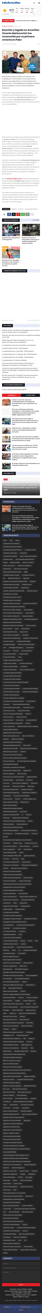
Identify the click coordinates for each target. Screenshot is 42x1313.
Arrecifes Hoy (25, 588)
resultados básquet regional (11, 1082)
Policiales (6, 1029)
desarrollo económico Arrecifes (12, 742)
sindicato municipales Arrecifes (12, 1142)
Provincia (29, 1041)
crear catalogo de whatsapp (11, 707)
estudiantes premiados (10, 811)
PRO (24, 1038)
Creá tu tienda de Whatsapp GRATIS (14, 390)
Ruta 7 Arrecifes (7, 1098)
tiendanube (6, 1190)
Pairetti (28, 1004)
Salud (5, 1105)
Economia (29, 780)
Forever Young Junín (31, 843)
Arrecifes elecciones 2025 (10, 588)
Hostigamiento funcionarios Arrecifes (14, 887)
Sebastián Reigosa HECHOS (11, 1114)
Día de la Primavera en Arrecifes (12, 755)
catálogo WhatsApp (9, 644)
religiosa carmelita (29, 1076)
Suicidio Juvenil (24, 1171)
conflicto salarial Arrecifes (30, 692)
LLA (19, 950)
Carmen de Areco (8, 641)
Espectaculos (24, 802)
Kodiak (30, 941)
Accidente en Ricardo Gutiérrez (12, 547)
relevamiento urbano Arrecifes (12, 1076)
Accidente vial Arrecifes (10, 553)
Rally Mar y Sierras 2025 (21, 1051)
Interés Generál (7, 909)
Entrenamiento (7, 799)
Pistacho (22, 1016)
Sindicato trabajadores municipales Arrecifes (16, 1149)
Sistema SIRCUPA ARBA (9, 1152)
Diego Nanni (27, 770)
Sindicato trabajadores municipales (13, 1146)
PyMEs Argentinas (26, 1045)
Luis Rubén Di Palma (9, 953)
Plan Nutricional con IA (10, 1019)
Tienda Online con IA (26, 1187)
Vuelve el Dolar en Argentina (11, 1243)
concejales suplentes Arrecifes (12, 673)
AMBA (25, 572)
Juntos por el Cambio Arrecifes (12, 937)
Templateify (15, 1307)
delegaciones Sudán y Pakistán (12, 733)
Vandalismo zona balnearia (11, 1231)
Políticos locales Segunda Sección (13, 1032)
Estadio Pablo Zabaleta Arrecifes (12, 808)
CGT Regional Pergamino (16, 647)
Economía (6, 783)
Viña (19, 1240)
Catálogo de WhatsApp (23, 641)
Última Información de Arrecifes (12, 1215)
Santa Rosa (25, 1108)
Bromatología (25, 628)
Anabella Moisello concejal (11, 575)
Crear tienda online (23, 710)
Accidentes (23, 553)
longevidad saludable (30, 950)
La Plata (23, 944)
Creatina (28, 714)
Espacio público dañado (10, 802)
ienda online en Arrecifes (10, 900)
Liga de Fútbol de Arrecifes (24, 947)
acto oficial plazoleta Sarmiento (25, 559)
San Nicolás (6, 1108)
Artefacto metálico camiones (11, 603)
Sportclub (6, 1168)
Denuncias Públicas (28, 736)
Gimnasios (15, 859)
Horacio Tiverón (28, 878)
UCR (4, 1212)
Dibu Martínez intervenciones (11, 770)
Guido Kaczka (26, 862)
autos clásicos (29, 613)
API (4, 578)
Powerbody (29, 1032)
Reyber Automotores (29, 1086)
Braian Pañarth (7, 628)
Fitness (5, 837)
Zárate (5, 1253)
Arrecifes (32, 581)
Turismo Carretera (27, 1205)
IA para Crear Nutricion (10, 896)
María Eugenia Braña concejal (12, 960)
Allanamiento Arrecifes (20, 569)
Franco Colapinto (25, 846)
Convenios (6, 704)
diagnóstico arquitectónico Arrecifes (14, 767)
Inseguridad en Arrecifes (10, 906)
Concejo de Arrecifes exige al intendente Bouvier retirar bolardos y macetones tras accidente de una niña (25, 21)
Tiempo (15, 1180)
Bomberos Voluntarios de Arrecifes (13, 625)
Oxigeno (17, 1001)
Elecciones (31, 786)
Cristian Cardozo (21, 717)
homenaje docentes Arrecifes (11, 878)
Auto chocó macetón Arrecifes (12, 610)
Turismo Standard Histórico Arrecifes (24, 1209)
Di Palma (23, 751)
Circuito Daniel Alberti (9, 654)
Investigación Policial (30, 919)
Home (21, 1310)
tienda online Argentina (10, 1187)
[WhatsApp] (23, 214)
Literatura (6, 950)
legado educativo (8, 947)
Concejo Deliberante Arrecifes (12, 676)
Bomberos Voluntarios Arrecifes (12, 622)
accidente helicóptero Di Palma (12, 550)
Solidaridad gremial (30, 1164)
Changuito (6, 651)
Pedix (4, 1013)
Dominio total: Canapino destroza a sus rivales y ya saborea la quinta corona (10, 263)
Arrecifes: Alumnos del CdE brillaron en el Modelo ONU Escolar (26, 464)
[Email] (27, 214)
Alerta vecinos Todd (9, 565)
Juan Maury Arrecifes (9, 931)
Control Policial (31, 701)
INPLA (15, 903)
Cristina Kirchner (8, 720)
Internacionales (20, 909)
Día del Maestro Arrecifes (10, 764)
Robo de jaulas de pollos (20, 1089)
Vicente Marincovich (31, 209)
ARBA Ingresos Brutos (14, 578)
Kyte (36, 941)
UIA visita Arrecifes (27, 1212)
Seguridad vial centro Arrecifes (12, 1130)
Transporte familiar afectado (11, 1202)
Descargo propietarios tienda (11, 745)
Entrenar (17, 799)
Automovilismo (28, 610)
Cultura (28, 723)
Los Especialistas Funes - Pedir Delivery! (15, 348)
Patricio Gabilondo (17, 1010)
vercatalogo (6, 1237)
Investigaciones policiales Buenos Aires (14, 922)
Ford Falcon (6, 843)
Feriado (30, 821)
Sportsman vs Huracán (10, 1171)
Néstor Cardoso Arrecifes (10, 991)
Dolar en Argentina (8, 774)
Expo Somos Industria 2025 (11, 815)
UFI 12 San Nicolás (14, 1212)
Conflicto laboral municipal (11, 692)
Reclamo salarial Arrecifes (10, 1064)
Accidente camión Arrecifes (11, 543)
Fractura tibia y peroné (9, 846)
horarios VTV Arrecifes (9, 881)
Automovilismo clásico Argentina (12, 613)
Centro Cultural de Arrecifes (26, 644)
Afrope (5, 562)
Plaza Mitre (30, 1023)
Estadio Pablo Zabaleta (10, 805)
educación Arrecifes (19, 786)
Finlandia (34, 833)
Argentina (26, 578)
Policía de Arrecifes (26, 1026)
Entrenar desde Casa (29, 799)
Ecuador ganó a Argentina (20, 783)
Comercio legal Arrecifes (10, 666)
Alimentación (7, 569)
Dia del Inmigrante (8, 761)
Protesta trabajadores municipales (13, 1041)
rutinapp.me (6, 1101)
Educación (6, 786)
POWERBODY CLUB (8, 1035)
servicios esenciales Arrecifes (11, 1136)
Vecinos (25, 1231)
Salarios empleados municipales (23, 1101)
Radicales (24, 1048)
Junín (20, 934)
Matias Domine (28, 963)
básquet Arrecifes (28, 616)
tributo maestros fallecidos (11, 1205)
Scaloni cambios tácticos (10, 1111)
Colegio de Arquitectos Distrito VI (12, 660)
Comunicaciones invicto (27, 669)
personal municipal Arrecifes (27, 1013)
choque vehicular (26, 651)
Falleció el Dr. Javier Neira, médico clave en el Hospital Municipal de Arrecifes (24, 430)
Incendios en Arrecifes (27, 900)
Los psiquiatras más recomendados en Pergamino (19, 345)
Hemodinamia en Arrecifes (19, 868)
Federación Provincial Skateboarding (14, 821)
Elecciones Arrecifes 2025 (10, 789)
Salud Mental (14, 1105)
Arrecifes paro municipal (10, 594)
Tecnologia (29, 1177)
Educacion (34, 783)
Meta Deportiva (7, 969)
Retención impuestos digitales (12, 1086)
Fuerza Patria (28, 849)
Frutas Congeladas (9, 849)
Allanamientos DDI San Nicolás (12, 572)
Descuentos (26, 745)
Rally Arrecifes (7, 1051)
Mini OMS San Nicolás (21, 969)
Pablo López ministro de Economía (13, 1004)
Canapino (25, 635)
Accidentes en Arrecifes (10, 556)
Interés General (25, 906)
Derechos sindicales (17, 739)
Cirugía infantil (23, 654)
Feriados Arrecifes (8, 824)
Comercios (24, 666)
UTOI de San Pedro (8, 1227)
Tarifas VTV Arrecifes (9, 1177)
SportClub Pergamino (18, 1168)
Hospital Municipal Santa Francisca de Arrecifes (17, 884)
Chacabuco (29, 647)
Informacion (6, 903)
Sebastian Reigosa (26, 1111)
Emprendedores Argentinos (11, 792)
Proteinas (31, 1038)
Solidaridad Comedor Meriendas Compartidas (16, 1161)
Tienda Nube (7, 1183)
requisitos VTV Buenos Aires (25, 1079)
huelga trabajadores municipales (13, 890)
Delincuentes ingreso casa (11, 736)
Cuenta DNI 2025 (31, 720)
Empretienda (7, 796)
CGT (4, 647)
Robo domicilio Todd (9, 1092)
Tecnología (6, 1180)
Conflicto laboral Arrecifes (30, 688)
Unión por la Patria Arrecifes (11, 1224)
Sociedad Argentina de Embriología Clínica (15, 1155)
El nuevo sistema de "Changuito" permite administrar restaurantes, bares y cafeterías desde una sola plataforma (20, 377)
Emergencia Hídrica (27, 789)
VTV (25, 1240)
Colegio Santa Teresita (9, 663)
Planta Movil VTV (24, 1019)
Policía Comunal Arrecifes (10, 1026)
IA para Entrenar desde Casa (28, 896)
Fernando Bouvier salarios (28, 830)
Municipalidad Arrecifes (22, 978)
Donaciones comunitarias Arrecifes (13, 777)
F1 (22, 815)
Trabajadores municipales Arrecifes (13, 1199)
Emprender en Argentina (29, 792)
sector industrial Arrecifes (29, 1114)
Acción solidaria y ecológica (28, 556)
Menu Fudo (23, 966)
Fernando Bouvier (22, 824)
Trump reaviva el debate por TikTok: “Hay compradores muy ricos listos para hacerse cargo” (25, 447)
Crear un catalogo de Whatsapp (12, 714)
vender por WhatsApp (9, 1234)
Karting (21, 209)
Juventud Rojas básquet (10, 941)
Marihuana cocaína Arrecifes (11, 963)
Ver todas (36, 220)
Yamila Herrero (28, 1246)
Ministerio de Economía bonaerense (13, 972)
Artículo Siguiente (33, 320)
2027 (11, 540)
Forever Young (17, 843)
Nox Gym (20, 997)
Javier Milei (6, 928)
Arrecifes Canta (27, 584)
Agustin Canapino (28, 562)
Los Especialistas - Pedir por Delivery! (14, 360)
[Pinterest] (18, 214)
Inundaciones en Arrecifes (11, 912)
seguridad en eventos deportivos (13, 1123)
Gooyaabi (34, 1307)
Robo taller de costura (24, 1092)
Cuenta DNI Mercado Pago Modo (12, 723)
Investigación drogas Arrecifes (12, 919)
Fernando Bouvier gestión (10, 830)
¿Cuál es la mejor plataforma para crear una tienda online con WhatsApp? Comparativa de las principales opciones (20, 370)
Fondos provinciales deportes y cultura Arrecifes (17, 840)
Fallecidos (6, 818)
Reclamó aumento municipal (11, 1060)
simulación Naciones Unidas (11, 1139)
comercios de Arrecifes (10, 669)
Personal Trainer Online (10, 1016)
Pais (34, 1004)
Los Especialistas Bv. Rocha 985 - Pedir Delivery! (18, 357)
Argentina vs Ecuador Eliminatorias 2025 (15, 581)
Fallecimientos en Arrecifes (20, 818)
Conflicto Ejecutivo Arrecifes (11, 688)
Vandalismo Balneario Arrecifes (26, 1227)
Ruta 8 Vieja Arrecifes (21, 1098)
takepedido (31, 1174)
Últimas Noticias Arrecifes (10, 1218)
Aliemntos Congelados (24, 565)
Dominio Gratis (22, 774)
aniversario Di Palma (28, 575)
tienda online (18, 1183)
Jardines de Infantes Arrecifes (25, 925)
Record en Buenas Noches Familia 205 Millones (17, 1070)
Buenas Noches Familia (10, 632)
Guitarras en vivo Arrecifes (11, 865)
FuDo (19, 849)
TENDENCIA (11, 395)
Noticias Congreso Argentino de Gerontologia (16, 994)
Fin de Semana (7, 833)
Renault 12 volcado (8, 1079)
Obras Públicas (7, 1001)
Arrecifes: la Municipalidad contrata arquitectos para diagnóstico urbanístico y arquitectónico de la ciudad (25, 457)
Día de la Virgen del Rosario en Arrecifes (14, 758)
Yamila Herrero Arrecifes (10, 1250)
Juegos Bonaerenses (9, 934)
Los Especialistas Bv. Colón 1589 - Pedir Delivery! (18, 351)
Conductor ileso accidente (11, 685)
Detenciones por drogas (10, 751)
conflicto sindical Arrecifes (11, 695)
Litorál (13, 950)
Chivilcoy (15, 651)
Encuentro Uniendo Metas (21, 796)
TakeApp (22, 1174)
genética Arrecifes (29, 855)
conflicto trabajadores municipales (13, 698)
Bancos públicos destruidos (11, 616)
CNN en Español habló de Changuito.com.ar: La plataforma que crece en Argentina (17, 341)
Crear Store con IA (28, 707)
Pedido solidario (30, 1010)
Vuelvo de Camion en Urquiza (12, 1246)
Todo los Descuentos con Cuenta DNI (14, 1193)
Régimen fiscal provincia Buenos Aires (14, 1073)
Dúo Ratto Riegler (8, 780)
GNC (23, 859)
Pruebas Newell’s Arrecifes (10, 1045)
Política (14, 1029)
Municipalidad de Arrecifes (11, 982)
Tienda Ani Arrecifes (26, 1180)
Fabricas (28, 815)
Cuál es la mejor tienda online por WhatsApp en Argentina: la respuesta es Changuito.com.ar (18, 364)
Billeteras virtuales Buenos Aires (12, 619)
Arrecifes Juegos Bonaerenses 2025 (13, 591)
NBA (4, 988)
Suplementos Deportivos (10, 1174)
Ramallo (33, 1051)
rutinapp (33, 1098)
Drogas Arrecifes (31, 777)
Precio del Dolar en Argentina (11, 1038)
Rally (32, 1048)
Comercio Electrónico (26, 663)
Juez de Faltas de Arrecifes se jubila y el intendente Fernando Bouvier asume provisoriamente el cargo (26, 438)
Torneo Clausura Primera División (13, 1196)
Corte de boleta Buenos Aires (21, 704)
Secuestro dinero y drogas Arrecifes (13, 1117)
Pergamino (13, 1013)
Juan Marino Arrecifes (19, 928)
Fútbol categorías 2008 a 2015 (12, 855)
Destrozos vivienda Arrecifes (28, 748)
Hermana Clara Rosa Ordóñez (12, 871)
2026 (4, 540)
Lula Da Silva (21, 953)
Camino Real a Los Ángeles (11, 635)
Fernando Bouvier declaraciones (12, 827)
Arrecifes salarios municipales (12, 600)
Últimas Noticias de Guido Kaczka (13, 1221)
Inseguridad (23, 903)
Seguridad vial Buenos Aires (11, 1127)
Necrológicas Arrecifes (15, 988)
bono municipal (30, 625)
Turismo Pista (7, 1209)
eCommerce (19, 780)
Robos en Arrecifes (8, 1095)
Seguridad (27, 1120)
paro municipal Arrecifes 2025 (29, 1007)
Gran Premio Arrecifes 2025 (11, 862)
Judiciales (22, 931)
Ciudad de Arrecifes (9, 657)
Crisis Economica (8, 717)
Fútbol (21, 852)
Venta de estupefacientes (26, 1234)
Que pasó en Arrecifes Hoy (11, 1048)
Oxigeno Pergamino (29, 1001)
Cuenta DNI (19, 720)
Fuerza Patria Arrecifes (9, 852)
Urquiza (25, 1224)
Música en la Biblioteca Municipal (13, 985)
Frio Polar (35, 846)
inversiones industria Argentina (12, 915)
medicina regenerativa (10, 966)
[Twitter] (14, 214)
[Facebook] (9, 214)
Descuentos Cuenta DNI (10, 748)
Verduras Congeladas (20, 1237)
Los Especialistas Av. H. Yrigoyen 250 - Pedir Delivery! (19, 354)
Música (24, 982)
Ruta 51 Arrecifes (21, 1095)
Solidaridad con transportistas (12, 1164)
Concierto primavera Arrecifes (12, 679)
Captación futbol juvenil (30, 638)
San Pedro (16, 1108)
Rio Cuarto (6, 1089)
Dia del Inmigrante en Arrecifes (26, 761)
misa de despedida (31, 975)
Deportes (17, 26)
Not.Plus (23, 991)
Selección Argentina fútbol (11, 1133)
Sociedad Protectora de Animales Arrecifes (15, 1158)
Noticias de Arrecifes (9, 997)
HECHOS (5, 868)
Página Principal (7, 26)
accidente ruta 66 (30, 550)
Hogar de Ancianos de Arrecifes (12, 874)
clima (19, 657)
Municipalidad (7, 978)
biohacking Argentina (31, 619)
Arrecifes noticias (32, 591)
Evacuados (23, 811)
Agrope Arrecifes (15, 562)
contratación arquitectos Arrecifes (13, 701)
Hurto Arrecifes (23, 893)
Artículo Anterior (8, 320)
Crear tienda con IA (9, 710)
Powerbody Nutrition (22, 1035)
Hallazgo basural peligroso (29, 865)
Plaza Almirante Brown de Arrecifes (13, 1023)
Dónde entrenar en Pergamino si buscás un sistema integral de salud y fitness (30, 240)
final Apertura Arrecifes (22, 833)
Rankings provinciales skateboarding (14, 1054)
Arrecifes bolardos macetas (11, 584)
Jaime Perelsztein (8, 925)
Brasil (16, 628)
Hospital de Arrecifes (25, 881)
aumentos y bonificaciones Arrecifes (14, 606)
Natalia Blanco (30, 985)
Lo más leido (30, 395)
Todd (14, 1190)
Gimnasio (6, 859)
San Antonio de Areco (27, 1105)
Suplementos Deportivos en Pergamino (11, 239)
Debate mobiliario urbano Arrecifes (28, 726)
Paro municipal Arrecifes (10, 1007)
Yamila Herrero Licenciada (28, 1250)
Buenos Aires (24, 632)
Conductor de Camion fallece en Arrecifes (15, 682)
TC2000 (20, 1177)
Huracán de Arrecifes (9, 893)
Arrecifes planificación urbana (12, 597)
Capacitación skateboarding (11, 638)
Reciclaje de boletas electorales (12, 1057)
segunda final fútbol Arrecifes (12, 1120)
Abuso (17, 540)
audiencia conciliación (30, 603)
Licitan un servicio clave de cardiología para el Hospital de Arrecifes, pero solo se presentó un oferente (24, 402)
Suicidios (34, 1171)
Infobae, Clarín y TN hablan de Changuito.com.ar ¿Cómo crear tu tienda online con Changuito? (21, 331)
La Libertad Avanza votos (10, 944)
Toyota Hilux (29, 1196)
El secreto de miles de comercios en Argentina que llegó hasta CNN (21, 336)
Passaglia (6, 1010)
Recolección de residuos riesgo (12, 1067)
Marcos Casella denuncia (11, 956)
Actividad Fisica (8, 559)
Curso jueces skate (8, 726)
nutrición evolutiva (32, 997)
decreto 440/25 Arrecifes (10, 729)
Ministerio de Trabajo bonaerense (13, 975)
